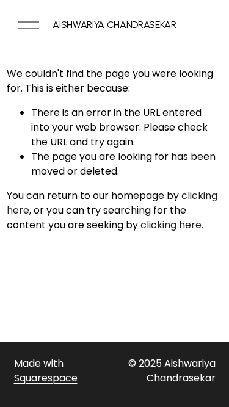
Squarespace (46, 378)
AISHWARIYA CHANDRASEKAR (114, 25)
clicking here (171, 225)
